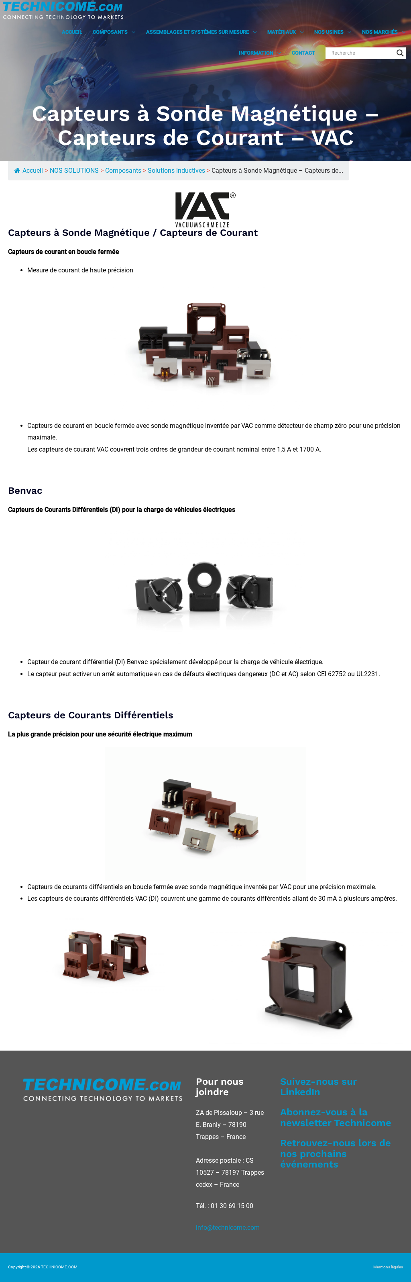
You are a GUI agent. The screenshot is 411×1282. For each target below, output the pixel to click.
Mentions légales (388, 1267)
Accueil (32, 170)
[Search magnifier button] (400, 53)
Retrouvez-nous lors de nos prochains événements (335, 1153)
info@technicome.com (228, 1227)
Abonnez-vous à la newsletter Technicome (335, 1117)
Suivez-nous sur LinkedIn (318, 1087)
